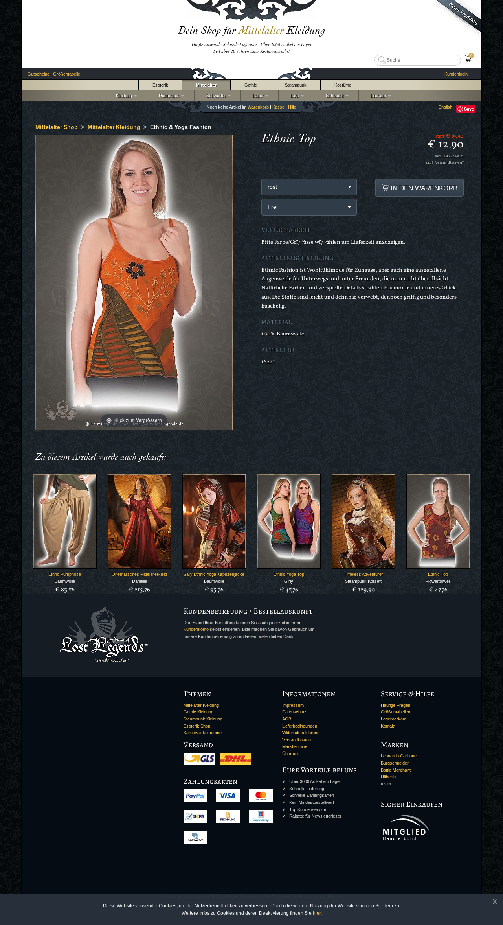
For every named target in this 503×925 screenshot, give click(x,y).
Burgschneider (395, 763)
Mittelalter (206, 85)
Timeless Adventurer (363, 574)
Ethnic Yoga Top (289, 574)
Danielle (139, 581)
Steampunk (296, 85)
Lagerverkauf (393, 719)
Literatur (377, 95)
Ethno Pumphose (64, 574)
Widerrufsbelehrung (300, 732)
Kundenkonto (196, 629)
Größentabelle (66, 74)
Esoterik (160, 85)
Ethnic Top (438, 574)
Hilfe (292, 107)
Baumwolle (65, 581)
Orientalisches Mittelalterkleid (139, 574)
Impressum (293, 705)
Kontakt (388, 726)
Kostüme (342, 85)
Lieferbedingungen (299, 726)
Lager (257, 95)
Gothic (250, 85)
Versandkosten (296, 739)
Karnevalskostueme (203, 732)
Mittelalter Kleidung (201, 705)
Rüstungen (168, 95)
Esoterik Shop (197, 726)
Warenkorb (258, 107)
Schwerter (215, 95)
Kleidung (122, 95)
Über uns (291, 753)
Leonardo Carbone (399, 756)
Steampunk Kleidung (203, 719)
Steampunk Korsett (363, 581)
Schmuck (333, 95)
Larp (293, 95)
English (445, 107)
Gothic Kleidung (198, 711)
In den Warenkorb (423, 188)
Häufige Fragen (395, 705)
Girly (288, 581)
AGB (286, 719)
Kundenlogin (456, 74)
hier (317, 913)
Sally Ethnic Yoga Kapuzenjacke (214, 574)
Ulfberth (388, 776)
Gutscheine (39, 74)
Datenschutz (294, 711)
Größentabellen (395, 711)
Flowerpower (438, 581)
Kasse (278, 107)
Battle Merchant (396, 770)
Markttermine (294, 746)
